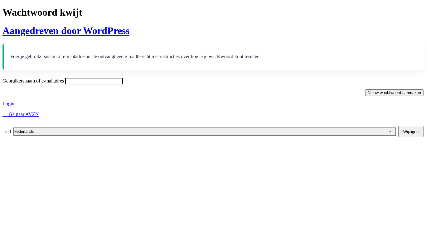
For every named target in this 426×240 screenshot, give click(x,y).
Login (8, 103)
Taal (6, 131)
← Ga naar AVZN (20, 114)
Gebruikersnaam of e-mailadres (33, 80)
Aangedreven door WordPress (65, 30)
